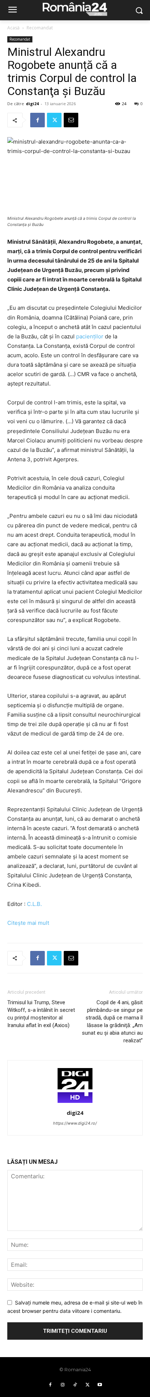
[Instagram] (62, 1385)
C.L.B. (34, 904)
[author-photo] (75, 1103)
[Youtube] (99, 1385)
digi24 (32, 103)
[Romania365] (74, 8)
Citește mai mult (28, 922)
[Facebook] (37, 120)
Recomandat (40, 28)
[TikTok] (75, 1385)
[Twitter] (54, 120)
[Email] (71, 120)
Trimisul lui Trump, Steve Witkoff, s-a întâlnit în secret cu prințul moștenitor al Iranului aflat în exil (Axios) (41, 1014)
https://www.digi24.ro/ (75, 1123)
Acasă (13, 28)
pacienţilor (89, 336)
